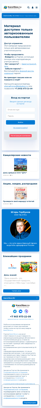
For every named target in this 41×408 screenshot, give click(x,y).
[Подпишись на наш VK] (20, 311)
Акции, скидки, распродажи (20, 183)
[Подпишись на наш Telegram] (15, 311)
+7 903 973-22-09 (20, 316)
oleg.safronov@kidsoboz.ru (16, 86)
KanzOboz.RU (9, 298)
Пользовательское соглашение (15, 372)
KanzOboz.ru (8, 330)
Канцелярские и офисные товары (14, 8)
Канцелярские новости (17, 155)
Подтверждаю (30, 403)
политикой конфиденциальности (13, 379)
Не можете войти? (20, 128)
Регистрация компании (20, 136)
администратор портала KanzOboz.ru (20, 319)
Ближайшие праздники (17, 256)
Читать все (16, 291)
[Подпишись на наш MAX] (26, 311)
